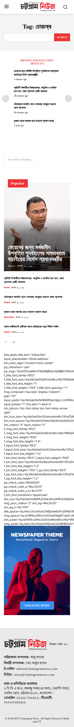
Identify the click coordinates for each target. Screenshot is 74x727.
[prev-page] (5, 98)
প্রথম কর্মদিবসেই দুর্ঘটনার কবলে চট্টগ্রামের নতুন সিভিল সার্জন (31, 326)
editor (11, 265)
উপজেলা (7, 287)
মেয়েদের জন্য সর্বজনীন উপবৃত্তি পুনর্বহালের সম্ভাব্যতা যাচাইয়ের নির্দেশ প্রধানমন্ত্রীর (36, 253)
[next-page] (68, 98)
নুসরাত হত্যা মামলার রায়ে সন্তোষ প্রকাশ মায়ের (34, 120)
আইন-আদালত (9, 317)
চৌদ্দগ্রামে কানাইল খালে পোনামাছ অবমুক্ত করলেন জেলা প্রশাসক (33, 296)
